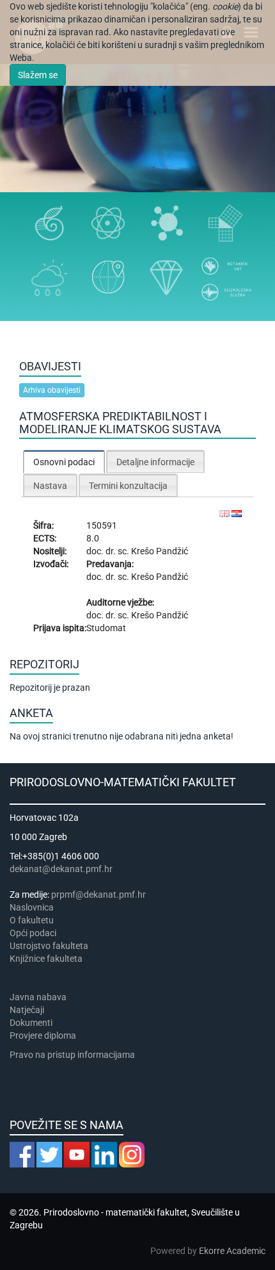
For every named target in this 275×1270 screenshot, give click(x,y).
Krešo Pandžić (159, 551)
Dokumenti (31, 1023)
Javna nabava (38, 997)
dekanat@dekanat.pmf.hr (61, 869)
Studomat (106, 628)
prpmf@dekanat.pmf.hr (98, 894)
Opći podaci (33, 933)
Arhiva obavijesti (52, 390)
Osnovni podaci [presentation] (64, 462)
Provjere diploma (43, 1035)
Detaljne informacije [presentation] (155, 462)
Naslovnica (32, 907)
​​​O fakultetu (32, 920)
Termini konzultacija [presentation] (128, 486)
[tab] (64, 462)
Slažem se (38, 75)
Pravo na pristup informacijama (74, 1055)
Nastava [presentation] (50, 486)
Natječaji (27, 1010)
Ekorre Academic (232, 1251)
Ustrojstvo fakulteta (49, 946)
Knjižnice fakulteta (46, 958)
